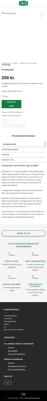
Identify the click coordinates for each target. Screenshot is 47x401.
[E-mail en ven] (15, 125)
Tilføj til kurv (11, 104)
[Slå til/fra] (6, 348)
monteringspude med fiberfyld (13, 217)
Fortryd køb (8, 318)
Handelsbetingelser (10, 316)
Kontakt (6, 324)
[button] (5, 3)
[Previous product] (8, 120)
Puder (15, 63)
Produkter (6, 63)
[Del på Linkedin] (23, 125)
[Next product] (3, 120)
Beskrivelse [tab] (9, 144)
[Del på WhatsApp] (3, 125)
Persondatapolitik (10, 321)
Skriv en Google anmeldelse (13, 329)
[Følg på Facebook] (6, 383)
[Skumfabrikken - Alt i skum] (23, 3)
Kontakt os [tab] (8, 160)
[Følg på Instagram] (10, 383)
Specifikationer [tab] (10, 149)
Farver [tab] (5, 155)
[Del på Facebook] (7, 125)
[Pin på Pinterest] (19, 125)
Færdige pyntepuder (28, 63)
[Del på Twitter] (11, 125)
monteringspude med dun (27, 214)
